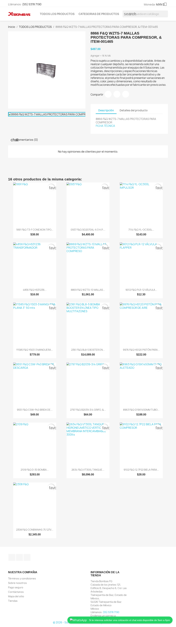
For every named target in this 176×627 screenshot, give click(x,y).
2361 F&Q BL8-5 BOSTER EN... (88, 349)
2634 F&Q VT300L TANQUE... (88, 469)
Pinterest (125, 94)
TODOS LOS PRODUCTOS (57, 14)
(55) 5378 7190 (31, 4)
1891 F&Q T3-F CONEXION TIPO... (34, 229)
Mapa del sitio (16, 596)
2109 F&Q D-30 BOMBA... (35, 469)
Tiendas (13, 600)
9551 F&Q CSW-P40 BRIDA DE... (35, 409)
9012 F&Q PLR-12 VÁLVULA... (141, 289)
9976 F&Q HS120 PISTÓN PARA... (141, 349)
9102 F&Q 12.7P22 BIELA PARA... (141, 469)
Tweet (116, 94)
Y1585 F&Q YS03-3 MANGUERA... (34, 349)
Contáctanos (16, 591)
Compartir (108, 94)
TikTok (27, 557)
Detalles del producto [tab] (134, 110)
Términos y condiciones (22, 578)
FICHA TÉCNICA (105, 126)
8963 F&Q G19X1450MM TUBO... (141, 409)
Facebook (11, 557)
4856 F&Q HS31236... (35, 289)
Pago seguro (15, 587)
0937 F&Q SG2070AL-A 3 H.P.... (88, 229)
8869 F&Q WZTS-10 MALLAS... (88, 289)
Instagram (19, 557)
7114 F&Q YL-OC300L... (141, 229)
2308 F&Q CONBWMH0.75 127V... (34, 529)
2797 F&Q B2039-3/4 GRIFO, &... (88, 409)
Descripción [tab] (106, 110)
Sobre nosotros (17, 583)
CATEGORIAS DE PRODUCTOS (99, 14)
